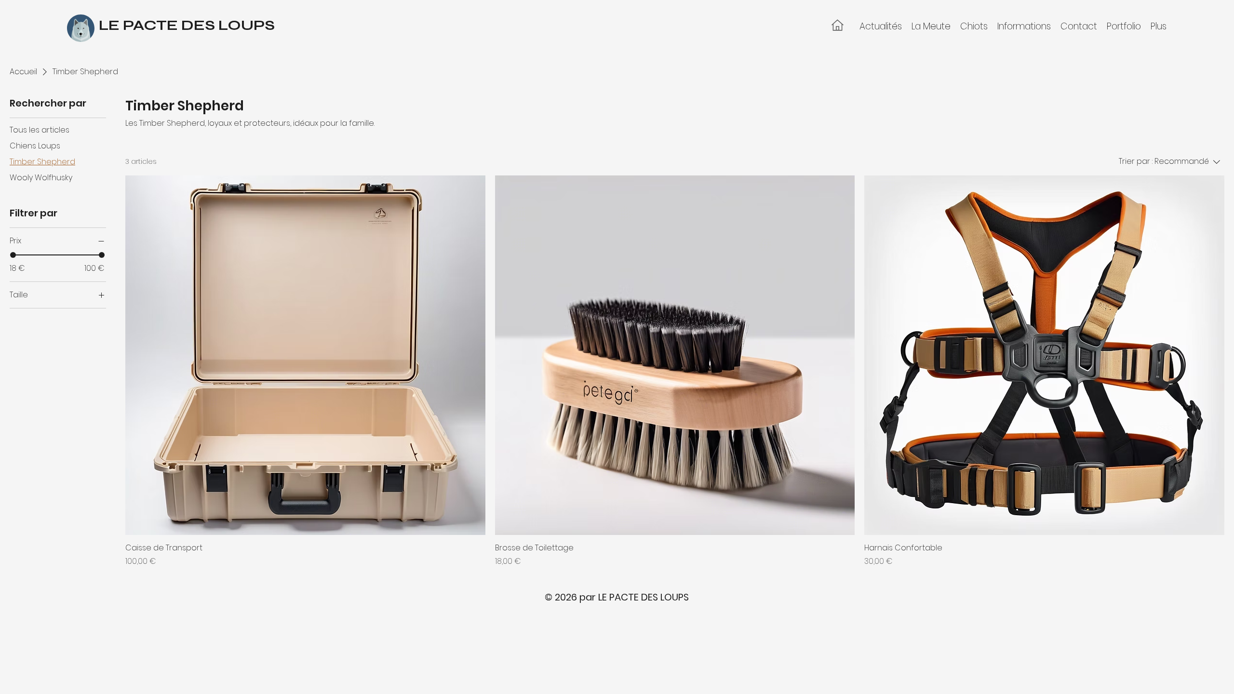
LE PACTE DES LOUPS (187, 25)
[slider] (13, 255)
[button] (931, 26)
